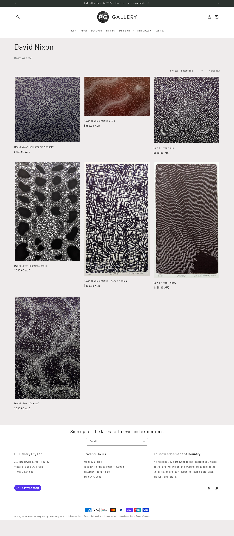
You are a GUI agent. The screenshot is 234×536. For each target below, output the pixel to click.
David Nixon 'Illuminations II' (30, 265)
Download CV (23, 58)
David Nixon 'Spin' (163, 147)
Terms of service (143, 516)
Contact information (92, 516)
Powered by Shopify (39, 516)
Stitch (62, 516)
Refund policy (110, 516)
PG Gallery (26, 516)
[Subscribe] (144, 442)
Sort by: (174, 70)
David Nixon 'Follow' (164, 282)
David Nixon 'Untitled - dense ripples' (105, 280)
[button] (18, 17)
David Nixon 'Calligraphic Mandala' (34, 146)
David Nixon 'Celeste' (26, 403)
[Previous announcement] (15, 3)
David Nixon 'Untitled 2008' (99, 120)
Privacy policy (75, 516)
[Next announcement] (218, 3)
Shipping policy (126, 516)
